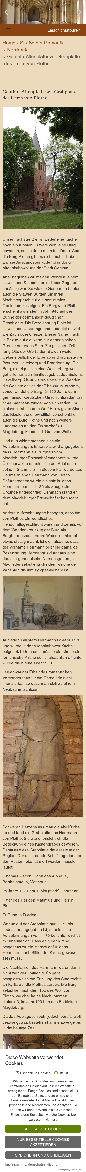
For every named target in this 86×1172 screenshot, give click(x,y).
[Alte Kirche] (43, 603)
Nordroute (18, 49)
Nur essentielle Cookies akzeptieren (43, 1142)
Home (9, 42)
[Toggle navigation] (8, 30)
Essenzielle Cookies (35, 1073)
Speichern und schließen (43, 1155)
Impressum (13, 1164)
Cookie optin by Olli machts (69, 1169)
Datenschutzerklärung (41, 1164)
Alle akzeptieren (43, 1128)
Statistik (64, 1073)
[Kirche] (43, 168)
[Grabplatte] (43, 756)
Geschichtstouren (64, 30)
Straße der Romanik (41, 42)
